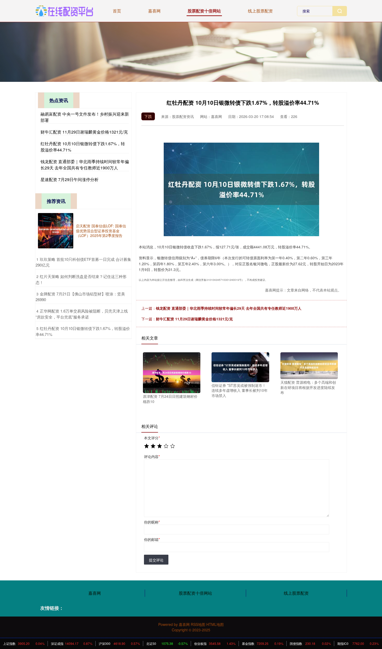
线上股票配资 (260, 11)
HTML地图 (215, 624)
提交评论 (156, 559)
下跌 (148, 116)
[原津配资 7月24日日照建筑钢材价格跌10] (171, 372)
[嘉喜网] (64, 10)
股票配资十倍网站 (204, 11)
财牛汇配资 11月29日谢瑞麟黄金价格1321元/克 (194, 318)
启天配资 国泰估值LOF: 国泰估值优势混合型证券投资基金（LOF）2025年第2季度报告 (101, 230)
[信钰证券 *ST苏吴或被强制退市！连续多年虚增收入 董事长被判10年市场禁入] (240, 366)
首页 (117, 11)
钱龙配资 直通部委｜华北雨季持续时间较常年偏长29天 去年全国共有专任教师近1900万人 (228, 308)
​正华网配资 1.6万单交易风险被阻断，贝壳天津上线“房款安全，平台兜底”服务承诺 (82, 314)
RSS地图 (198, 624)
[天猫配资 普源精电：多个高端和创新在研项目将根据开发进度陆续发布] (309, 365)
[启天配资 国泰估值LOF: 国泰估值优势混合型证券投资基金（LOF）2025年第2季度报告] (55, 230)
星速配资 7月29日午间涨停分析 (69, 179)
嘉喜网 (154, 11)
